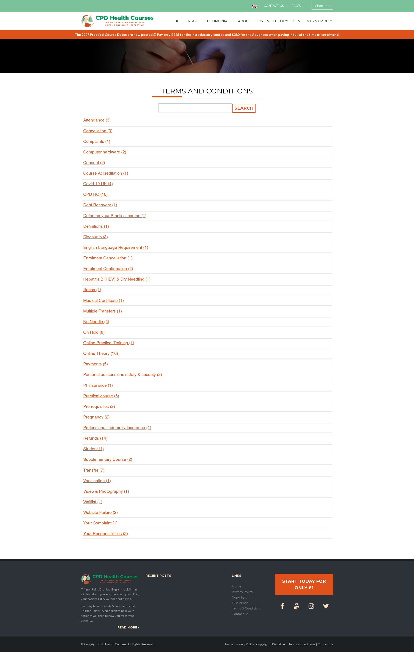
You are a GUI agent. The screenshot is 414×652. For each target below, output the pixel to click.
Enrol (191, 21)
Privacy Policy (242, 592)
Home (236, 586)
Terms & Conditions (246, 608)
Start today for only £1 (304, 584)
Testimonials (218, 21)
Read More (128, 627)
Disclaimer (240, 603)
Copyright (239, 597)
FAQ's (296, 6)
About (244, 21)
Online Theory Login (279, 21)
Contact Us (274, 6)
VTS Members (320, 21)
